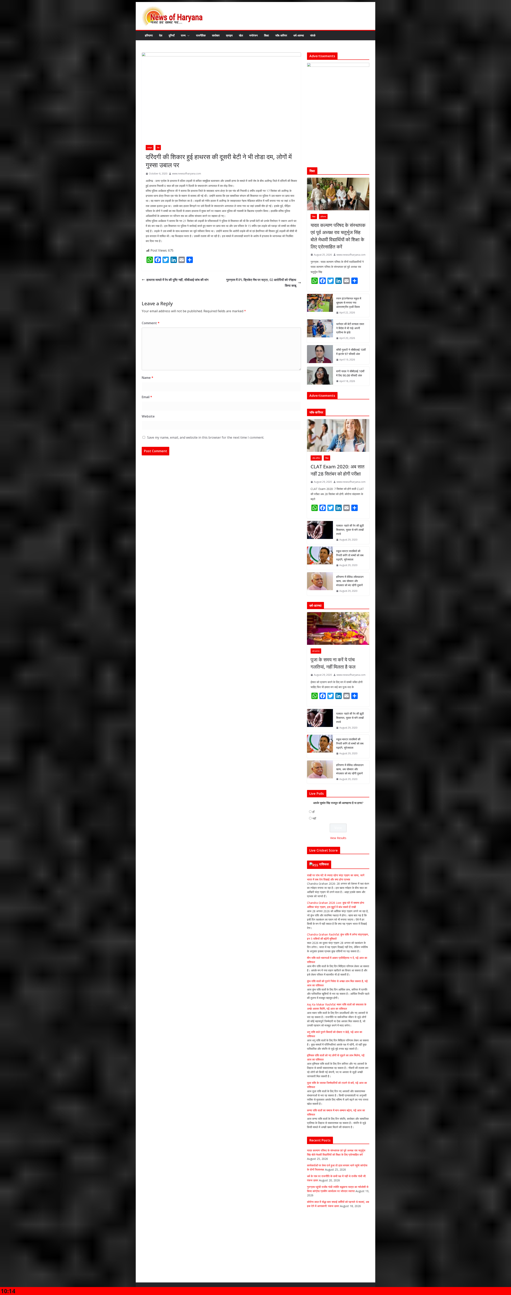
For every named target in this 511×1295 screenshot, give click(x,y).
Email (147, 397)
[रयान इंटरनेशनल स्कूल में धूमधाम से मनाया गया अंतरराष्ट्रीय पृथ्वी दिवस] (320, 305)
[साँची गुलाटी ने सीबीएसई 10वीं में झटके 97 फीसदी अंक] (320, 354)
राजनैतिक (201, 35)
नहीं (314, 865)
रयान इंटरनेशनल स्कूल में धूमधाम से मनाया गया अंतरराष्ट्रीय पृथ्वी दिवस (348, 302)
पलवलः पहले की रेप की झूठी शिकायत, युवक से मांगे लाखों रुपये (350, 576)
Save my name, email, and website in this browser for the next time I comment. (205, 437)
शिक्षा (266, 35)
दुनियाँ (171, 35)
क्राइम (229, 35)
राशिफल (324, 911)
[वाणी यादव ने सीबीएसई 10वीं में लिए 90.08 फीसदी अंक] (320, 376)
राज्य (183, 35)
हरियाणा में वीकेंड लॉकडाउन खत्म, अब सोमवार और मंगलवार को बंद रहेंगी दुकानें (349, 628)
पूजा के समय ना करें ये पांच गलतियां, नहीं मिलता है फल (333, 710)
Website (148, 416)
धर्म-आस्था (298, 35)
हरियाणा (149, 35)
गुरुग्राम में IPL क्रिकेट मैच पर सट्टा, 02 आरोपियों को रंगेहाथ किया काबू (261, 283)
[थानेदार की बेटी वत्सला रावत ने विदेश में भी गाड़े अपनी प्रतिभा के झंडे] (320, 331)
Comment (150, 323)
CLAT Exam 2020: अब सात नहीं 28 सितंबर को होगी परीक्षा (337, 517)
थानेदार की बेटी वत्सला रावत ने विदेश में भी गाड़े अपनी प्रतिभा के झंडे (350, 328)
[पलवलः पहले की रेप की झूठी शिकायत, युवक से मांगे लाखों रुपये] (320, 579)
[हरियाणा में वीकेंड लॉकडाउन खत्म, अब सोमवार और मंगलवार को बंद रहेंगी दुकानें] (320, 630)
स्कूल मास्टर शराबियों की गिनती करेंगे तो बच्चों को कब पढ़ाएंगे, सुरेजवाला (349, 602)
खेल (241, 35)
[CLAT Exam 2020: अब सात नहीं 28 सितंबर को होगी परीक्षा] (338, 482)
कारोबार (216, 35)
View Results (338, 885)
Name (147, 377)
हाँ (313, 859)
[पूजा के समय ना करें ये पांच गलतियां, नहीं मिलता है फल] (338, 675)
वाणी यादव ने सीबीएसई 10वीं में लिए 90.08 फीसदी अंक (350, 373)
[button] (188, 35)
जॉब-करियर (281, 35)
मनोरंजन (253, 35)
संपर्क (312, 35)
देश (160, 35)
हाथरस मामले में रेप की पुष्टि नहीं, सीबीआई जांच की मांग (177, 280)
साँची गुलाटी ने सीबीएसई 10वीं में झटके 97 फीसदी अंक (351, 352)
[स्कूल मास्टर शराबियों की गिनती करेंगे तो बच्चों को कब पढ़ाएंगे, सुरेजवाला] (320, 605)
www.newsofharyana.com (186, 173)
